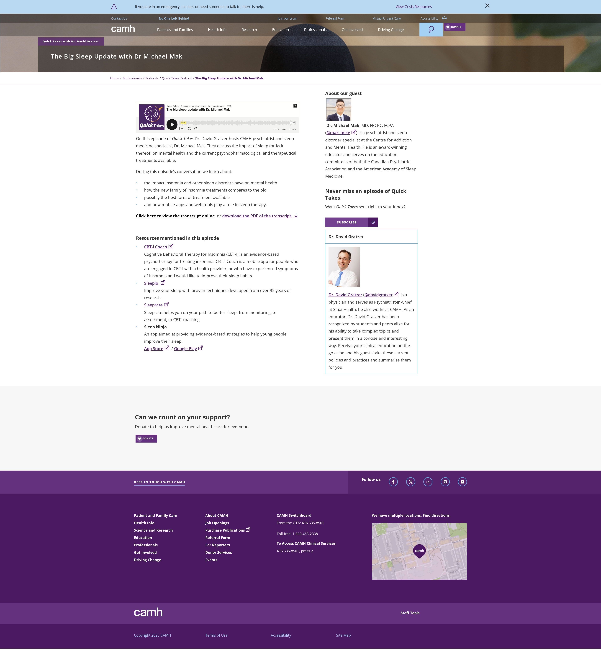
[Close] (487, 7)
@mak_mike (338, 132)
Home (114, 78)
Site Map (343, 635)
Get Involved (145, 552)
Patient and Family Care (155, 515)
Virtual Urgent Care (387, 18)
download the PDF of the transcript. (257, 216)
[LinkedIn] (427, 482)
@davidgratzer (379, 294)
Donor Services (218, 552)
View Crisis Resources (414, 6)
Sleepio (151, 283)
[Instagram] (445, 482)
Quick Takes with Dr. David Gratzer (71, 41)
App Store (153, 348)
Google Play (185, 348)
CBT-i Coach (155, 247)
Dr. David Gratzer (345, 294)
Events (211, 559)
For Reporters (217, 544)
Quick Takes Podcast (177, 78)
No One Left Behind (174, 18)
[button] (175, 29)
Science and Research (153, 530)
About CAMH (216, 515)
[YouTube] (462, 482)
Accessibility (430, 18)
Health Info (144, 522)
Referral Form (335, 18)
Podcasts (152, 78)
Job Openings (217, 522)
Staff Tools (410, 612)
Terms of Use (216, 635)
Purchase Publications (225, 530)
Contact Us (119, 18)
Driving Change (147, 559)
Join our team (287, 18)
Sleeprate (153, 305)
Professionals (132, 78)
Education (143, 537)
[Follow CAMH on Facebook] (393, 482)
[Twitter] (410, 482)
